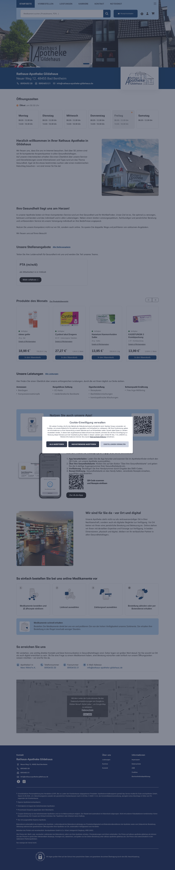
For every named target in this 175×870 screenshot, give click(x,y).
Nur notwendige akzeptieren (84, 444)
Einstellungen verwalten (115, 444)
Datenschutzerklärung (98, 437)
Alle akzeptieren (57, 444)
